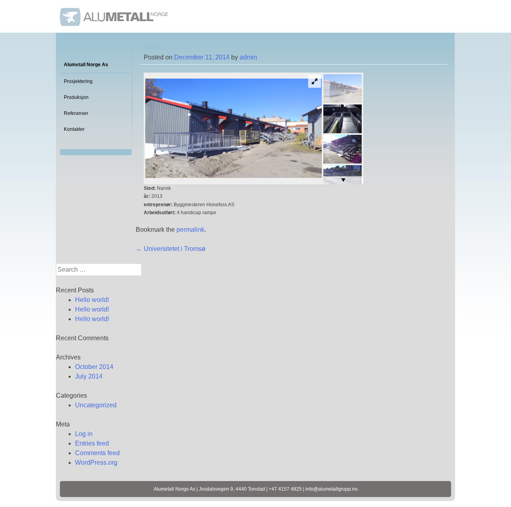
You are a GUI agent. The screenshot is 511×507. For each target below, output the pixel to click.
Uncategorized (96, 405)
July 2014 (89, 376)
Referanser (76, 113)
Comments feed (97, 453)
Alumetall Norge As (86, 64)
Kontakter (74, 129)
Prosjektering (78, 81)
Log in (84, 433)
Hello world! (92, 299)
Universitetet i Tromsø (171, 248)
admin (248, 57)
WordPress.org (96, 462)
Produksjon (76, 97)
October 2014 (94, 366)
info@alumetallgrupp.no (331, 489)
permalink (190, 229)
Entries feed (92, 443)
